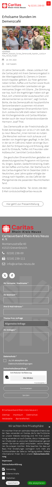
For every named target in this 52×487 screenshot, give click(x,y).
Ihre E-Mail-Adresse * (13, 306)
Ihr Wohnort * (10, 294)
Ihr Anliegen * (9, 330)
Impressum (7, 460)
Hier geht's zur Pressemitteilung (22, 204)
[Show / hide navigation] (48, 3)
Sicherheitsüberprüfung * (15, 368)
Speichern (13, 483)
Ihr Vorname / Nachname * (15, 283)
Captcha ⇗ (40, 383)
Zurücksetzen (26, 388)
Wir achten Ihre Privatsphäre (26, 426)
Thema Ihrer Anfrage (13, 318)
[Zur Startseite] (14, 5)
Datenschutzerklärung (12, 464)
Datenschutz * (10, 356)
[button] (5, 275)
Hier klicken (28, 378)
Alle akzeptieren (37, 483)
